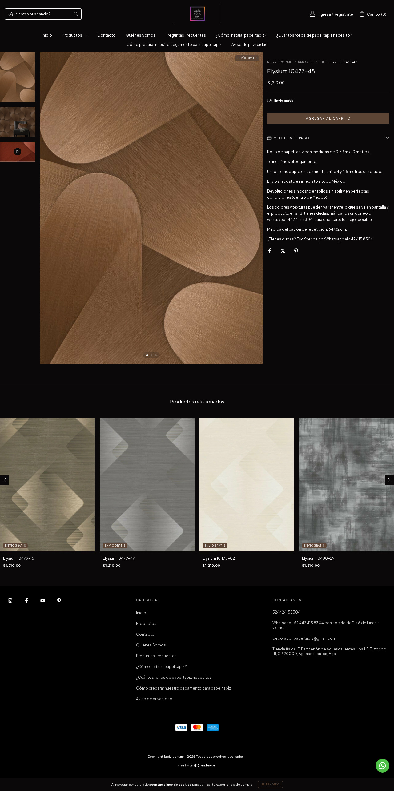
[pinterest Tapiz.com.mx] (59, 600)
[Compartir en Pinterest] (296, 250)
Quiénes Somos (140, 35)
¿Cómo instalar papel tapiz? (241, 35)
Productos (72, 35)
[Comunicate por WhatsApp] (382, 766)
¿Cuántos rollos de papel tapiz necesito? (314, 35)
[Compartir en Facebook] (270, 250)
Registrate (343, 14)
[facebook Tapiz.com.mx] (27, 600)
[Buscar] (75, 14)
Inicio (47, 35)
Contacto (106, 35)
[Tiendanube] (197, 766)
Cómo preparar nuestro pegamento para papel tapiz (174, 44)
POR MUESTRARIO (294, 62)
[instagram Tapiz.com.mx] (10, 600)
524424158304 (286, 612)
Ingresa (324, 14)
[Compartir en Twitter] (283, 250)
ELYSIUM (319, 62)
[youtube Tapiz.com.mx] (43, 600)
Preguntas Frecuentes (185, 35)
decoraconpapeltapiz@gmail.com (304, 638)
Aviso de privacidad (249, 44)
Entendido (270, 784)
